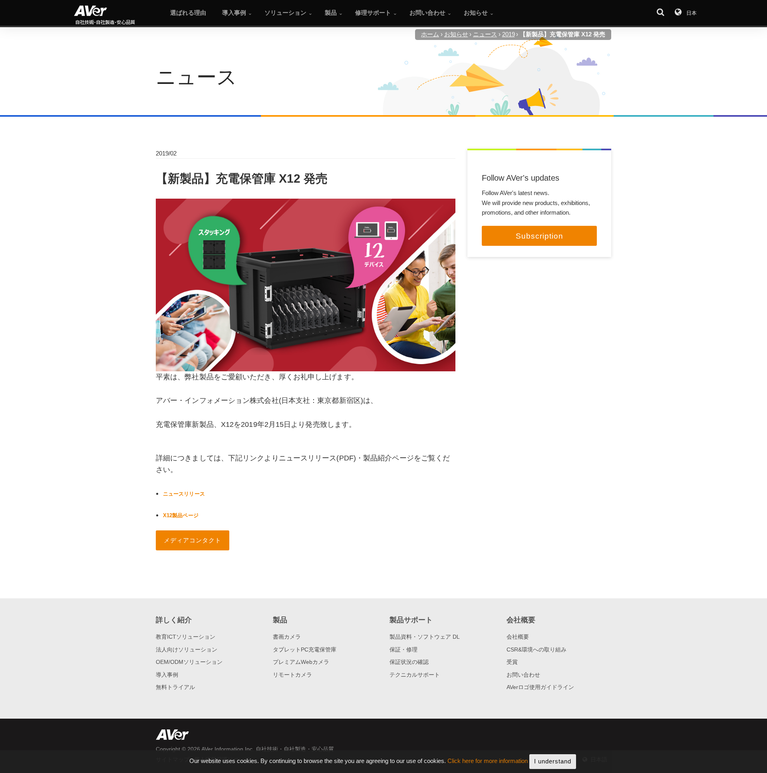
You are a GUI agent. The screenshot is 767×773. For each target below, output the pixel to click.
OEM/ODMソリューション (189, 662)
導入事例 (167, 674)
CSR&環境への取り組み (536, 649)
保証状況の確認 (409, 662)
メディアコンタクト (192, 540)
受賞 (512, 662)
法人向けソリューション (186, 649)
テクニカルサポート (414, 674)
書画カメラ (287, 637)
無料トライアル (175, 687)
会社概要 (518, 637)
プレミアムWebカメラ (301, 662)
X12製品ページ (181, 515)
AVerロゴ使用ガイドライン (540, 687)
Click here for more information (487, 761)
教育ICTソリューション (185, 637)
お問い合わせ (523, 674)
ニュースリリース (184, 494)
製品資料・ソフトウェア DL (424, 637)
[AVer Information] (118, 16)
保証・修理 (403, 649)
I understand (552, 761)
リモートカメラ (292, 674)
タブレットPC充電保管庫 (304, 649)
